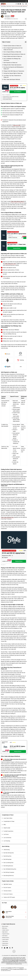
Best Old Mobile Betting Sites (10, 869)
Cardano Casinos (5, 930)
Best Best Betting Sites (9, 852)
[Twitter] (10, 948)
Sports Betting (3, 6)
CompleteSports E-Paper (9, 821)
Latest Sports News (8, 818)
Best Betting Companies (9, 872)
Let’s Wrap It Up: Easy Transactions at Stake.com (12, 76)
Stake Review (9, 6)
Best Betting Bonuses (8, 865)
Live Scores (6, 834)
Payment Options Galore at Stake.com (12, 45)
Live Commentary (7, 837)
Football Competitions (8, 831)
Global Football (7, 827)
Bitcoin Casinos (5, 926)
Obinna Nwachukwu (10, 916)
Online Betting (7, 849)
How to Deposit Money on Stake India (12, 52)
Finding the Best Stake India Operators (12, 65)
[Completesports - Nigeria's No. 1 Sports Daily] (6, 4)
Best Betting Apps (7, 859)
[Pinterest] (12, 948)
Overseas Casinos (7, 890)
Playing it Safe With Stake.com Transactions (14, 71)
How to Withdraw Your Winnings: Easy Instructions (12, 59)
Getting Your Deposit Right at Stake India (13, 73)
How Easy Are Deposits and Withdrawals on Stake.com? (13, 67)
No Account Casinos (8, 894)
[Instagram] (18, 4)
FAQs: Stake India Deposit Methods (12, 79)
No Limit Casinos (7, 887)
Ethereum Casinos (5, 937)
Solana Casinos (5, 943)
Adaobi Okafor (9, 911)
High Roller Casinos (8, 884)
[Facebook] (16, 4)
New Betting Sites (7, 856)
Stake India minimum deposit (17, 201)
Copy (8, 91)
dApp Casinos (5, 931)
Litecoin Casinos (5, 939)
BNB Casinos (4, 928)
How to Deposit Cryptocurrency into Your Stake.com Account (13, 48)
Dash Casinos (4, 935)
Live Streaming (7, 840)
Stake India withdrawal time (7, 517)
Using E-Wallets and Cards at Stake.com (13, 56)
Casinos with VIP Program (9, 897)
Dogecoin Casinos (5, 933)
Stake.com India (16, 125)
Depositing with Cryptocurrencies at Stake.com (14, 54)
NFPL (5, 824)
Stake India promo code (10, 263)
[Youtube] (20, 4)
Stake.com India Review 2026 (17, 6)
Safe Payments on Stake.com (10, 62)
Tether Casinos (5, 941)
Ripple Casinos (5, 945)
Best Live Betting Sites (8, 862)
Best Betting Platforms (9, 875)
